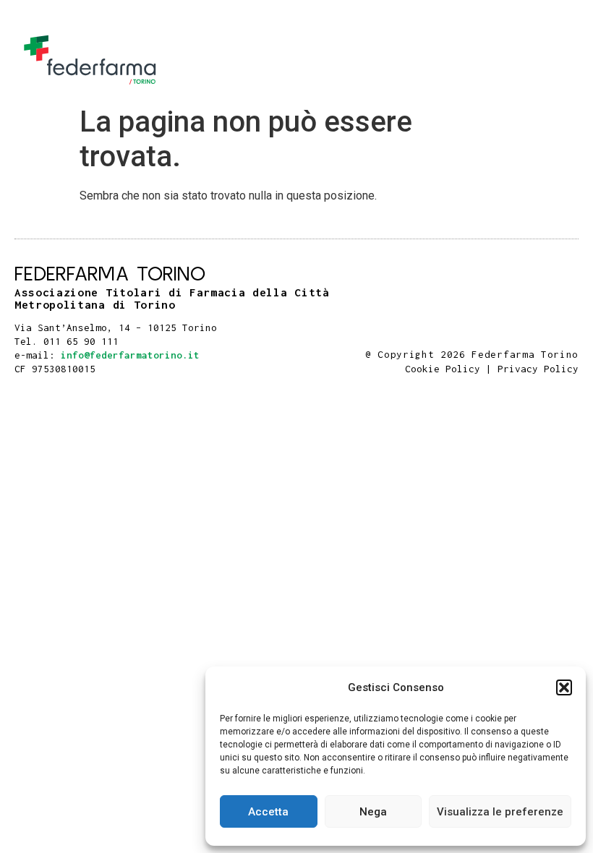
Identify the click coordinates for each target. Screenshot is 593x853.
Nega (373, 811)
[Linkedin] (574, 339)
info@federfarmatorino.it (130, 355)
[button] (564, 687)
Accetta (268, 811)
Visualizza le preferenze (500, 811)
